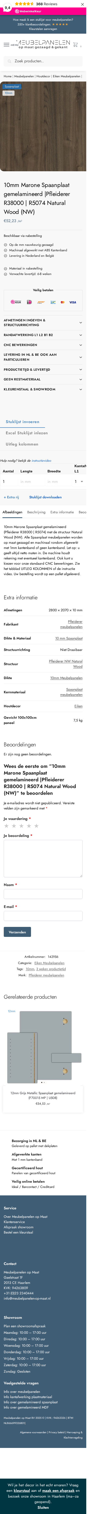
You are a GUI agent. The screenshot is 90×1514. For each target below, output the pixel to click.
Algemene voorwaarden (33, 1432)
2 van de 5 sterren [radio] (14, 826)
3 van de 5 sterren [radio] (22, 826)
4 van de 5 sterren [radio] (29, 826)
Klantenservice (14, 1221)
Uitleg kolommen (22, 444)
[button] (76, 45)
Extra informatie (62, 512)
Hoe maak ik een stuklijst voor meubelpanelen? (43, 19)
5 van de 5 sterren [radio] (37, 826)
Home (8, 76)
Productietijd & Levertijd (27, 369)
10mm (30, 969)
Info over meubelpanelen (22, 1391)
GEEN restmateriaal (22, 379)
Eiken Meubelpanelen (66, 76)
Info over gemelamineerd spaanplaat (31, 1402)
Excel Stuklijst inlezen (27, 433)
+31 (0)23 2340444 (19, 1293)
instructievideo (41, 460)
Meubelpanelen (24, 76)
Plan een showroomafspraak (25, 1326)
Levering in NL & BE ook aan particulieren (30, 357)
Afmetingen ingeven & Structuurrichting (24, 323)
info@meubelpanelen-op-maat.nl (27, 1298)
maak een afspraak (58, 1490)
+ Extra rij (11, 497)
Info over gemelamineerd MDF (26, 1407)
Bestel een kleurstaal (19, 1232)
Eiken (78, 706)
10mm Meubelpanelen (66, 677)
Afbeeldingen (12, 512)
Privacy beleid (56, 1432)
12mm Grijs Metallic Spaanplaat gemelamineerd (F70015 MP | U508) (42, 1095)
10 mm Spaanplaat (68, 638)
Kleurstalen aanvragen (43, 29)
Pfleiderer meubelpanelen (71, 624)
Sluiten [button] (43, 1507)
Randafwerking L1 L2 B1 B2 (28, 335)
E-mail (10, 906)
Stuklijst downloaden (45, 497)
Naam (10, 885)
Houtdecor (43, 76)
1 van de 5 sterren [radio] (7, 826)
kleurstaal (22, 1490)
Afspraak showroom (19, 1227)
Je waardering (17, 818)
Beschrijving (36, 512)
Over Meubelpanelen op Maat (25, 1216)
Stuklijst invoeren (22, 422)
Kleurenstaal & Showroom (29, 389)
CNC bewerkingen (20, 345)
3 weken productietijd (51, 969)
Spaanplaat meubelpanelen (71, 692)
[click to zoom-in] (45, 126)
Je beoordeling (18, 835)
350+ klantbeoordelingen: (43, 24)
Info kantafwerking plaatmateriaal (28, 1396)
